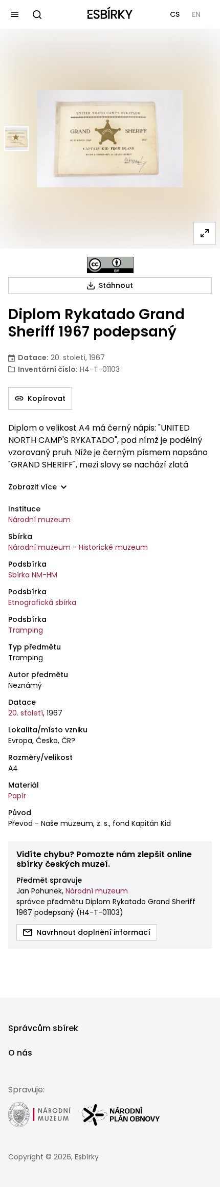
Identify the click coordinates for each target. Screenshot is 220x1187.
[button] (175, 14)
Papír (17, 796)
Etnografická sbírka (42, 602)
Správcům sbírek (43, 1028)
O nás (20, 1053)
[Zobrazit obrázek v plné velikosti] (204, 233)
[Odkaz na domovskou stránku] (110, 14)
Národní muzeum (39, 519)
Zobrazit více (32, 487)
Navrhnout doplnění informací (93, 932)
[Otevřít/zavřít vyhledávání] (37, 14)
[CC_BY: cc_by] (110, 265)
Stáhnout (116, 285)
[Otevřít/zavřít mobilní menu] (14, 14)
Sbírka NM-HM (32, 575)
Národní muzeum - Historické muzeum (78, 547)
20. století (25, 713)
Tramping (25, 630)
